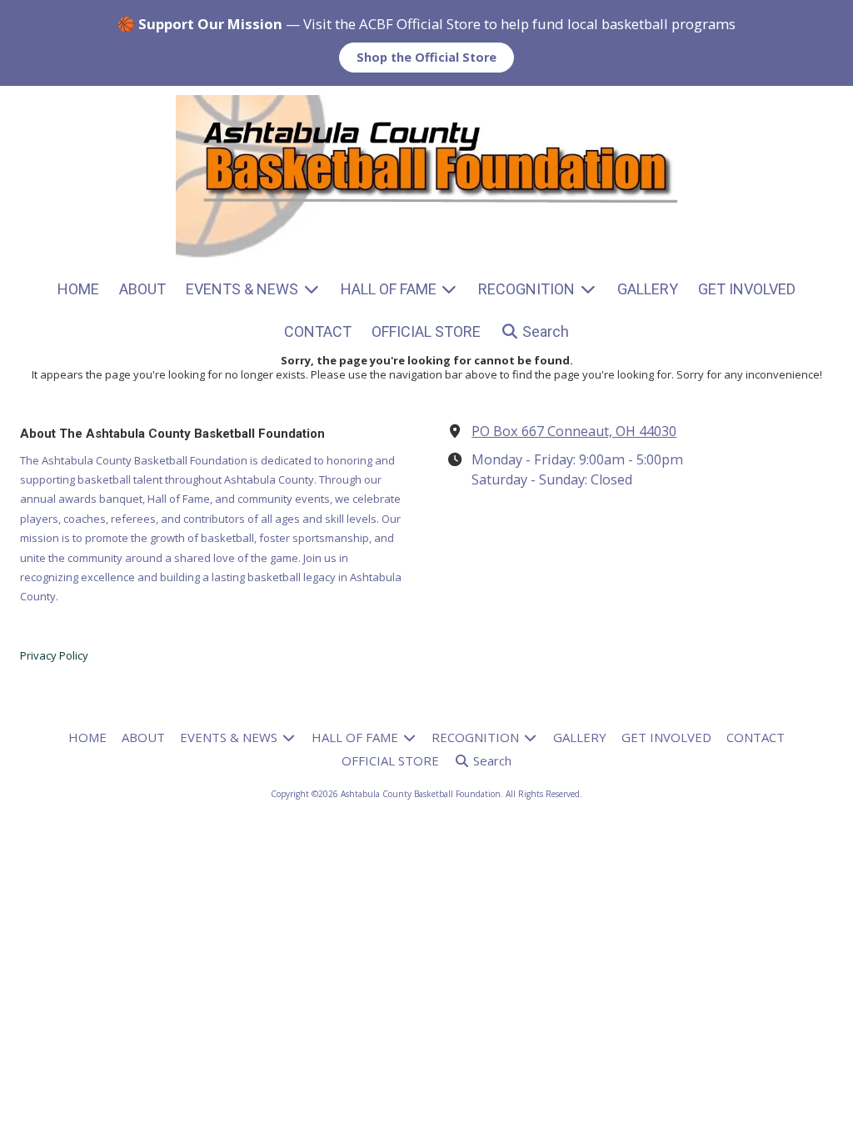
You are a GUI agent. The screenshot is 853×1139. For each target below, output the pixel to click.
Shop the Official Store (426, 57)
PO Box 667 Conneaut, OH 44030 (573, 431)
